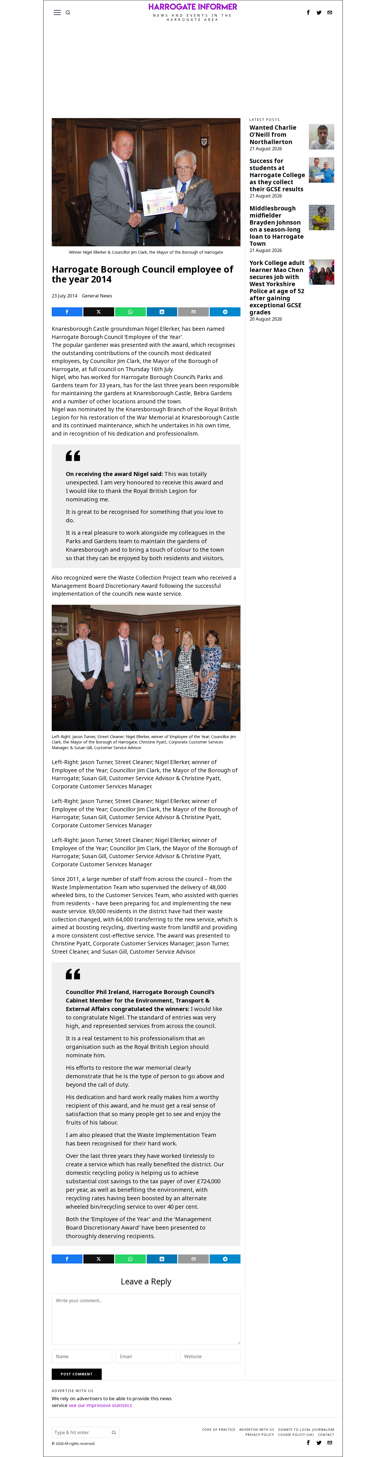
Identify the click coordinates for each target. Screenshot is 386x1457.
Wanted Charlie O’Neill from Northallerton (273, 134)
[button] (114, 1432)
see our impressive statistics (100, 1405)
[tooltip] (308, 12)
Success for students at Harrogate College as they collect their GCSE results (277, 175)
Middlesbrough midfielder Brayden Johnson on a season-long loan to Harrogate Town (277, 226)
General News (97, 296)
